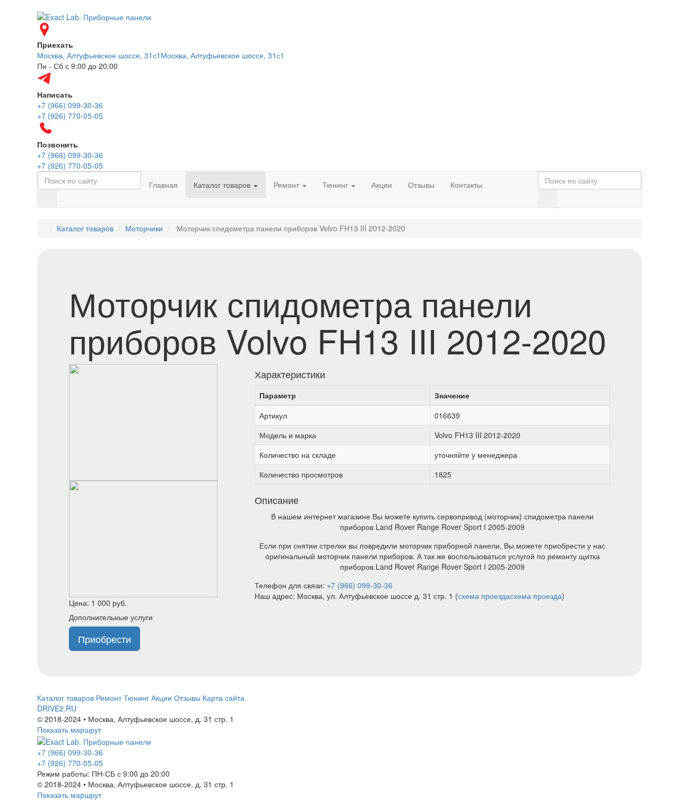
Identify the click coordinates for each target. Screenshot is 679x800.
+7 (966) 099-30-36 (360, 585)
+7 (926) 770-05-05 (70, 763)
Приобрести (104, 639)
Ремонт (287, 184)
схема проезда (484, 595)
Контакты (466, 184)
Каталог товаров (223, 184)
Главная (163, 184)
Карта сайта (224, 697)
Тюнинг (336, 184)
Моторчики (144, 228)
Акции (381, 184)
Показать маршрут (69, 729)
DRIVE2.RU (56, 708)
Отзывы (421, 184)
